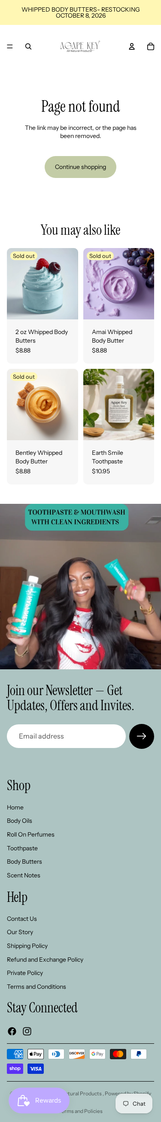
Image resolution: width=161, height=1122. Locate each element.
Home (15, 807)
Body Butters (24, 861)
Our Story (20, 932)
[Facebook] (12, 1031)
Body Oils (19, 821)
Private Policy (25, 973)
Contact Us (22, 918)
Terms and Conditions (36, 986)
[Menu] (10, 46)
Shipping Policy (27, 946)
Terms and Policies (80, 1111)
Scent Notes (23, 875)
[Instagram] (27, 1031)
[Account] (131, 46)
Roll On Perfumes (31, 834)
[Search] (28, 46)
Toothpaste (22, 848)
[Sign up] (141, 736)
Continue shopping (80, 167)
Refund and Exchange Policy (45, 959)
